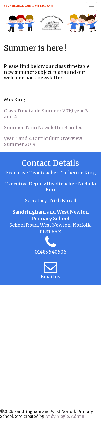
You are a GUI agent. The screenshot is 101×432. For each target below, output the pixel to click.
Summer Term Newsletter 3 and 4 (43, 128)
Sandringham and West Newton (28, 6)
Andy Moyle (57, 416)
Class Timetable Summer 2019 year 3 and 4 (46, 114)
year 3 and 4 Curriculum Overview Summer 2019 (43, 141)
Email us (50, 277)
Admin (77, 416)
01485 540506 (50, 252)
